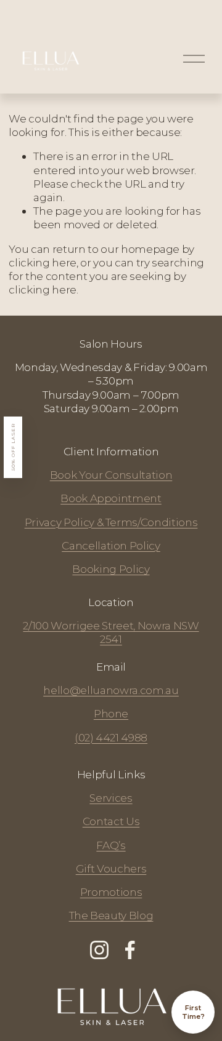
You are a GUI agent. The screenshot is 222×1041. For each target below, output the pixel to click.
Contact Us (111, 821)
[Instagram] (99, 950)
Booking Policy (110, 568)
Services (110, 797)
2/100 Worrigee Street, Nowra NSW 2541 (111, 632)
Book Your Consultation (111, 474)
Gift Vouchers (111, 868)
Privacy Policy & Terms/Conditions (111, 522)
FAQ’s (110, 845)
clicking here (42, 262)
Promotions (111, 891)
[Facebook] (130, 950)
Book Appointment (111, 498)
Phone (111, 713)
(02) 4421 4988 (111, 737)
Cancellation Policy (111, 545)
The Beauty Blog (111, 915)
